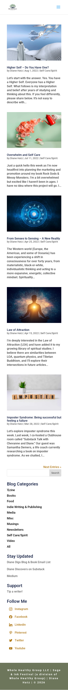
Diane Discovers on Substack (25, 569)
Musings (13, 524)
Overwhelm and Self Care (23, 155)
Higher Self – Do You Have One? (28, 67)
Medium (12, 576)
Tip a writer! (14, 591)
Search (55, 472)
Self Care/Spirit (48, 70)
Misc (10, 518)
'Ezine (11, 490)
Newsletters (15, 529)
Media (11, 512)
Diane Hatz (16, 70)
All (8, 546)
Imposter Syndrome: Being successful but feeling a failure (34, 419)
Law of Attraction (18, 330)
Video (11, 541)
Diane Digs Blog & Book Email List (28, 562)
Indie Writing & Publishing (24, 507)
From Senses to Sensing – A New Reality (33, 238)
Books (11, 495)
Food (10, 501)
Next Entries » (52, 467)
